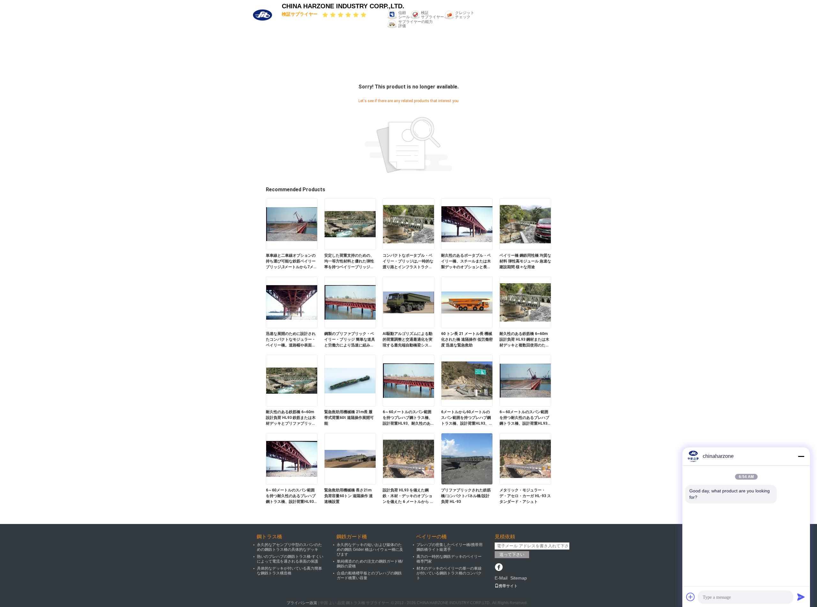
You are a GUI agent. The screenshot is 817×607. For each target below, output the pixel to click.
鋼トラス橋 (269, 536)
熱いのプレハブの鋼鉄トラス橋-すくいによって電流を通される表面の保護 (290, 559)
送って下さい (511, 554)
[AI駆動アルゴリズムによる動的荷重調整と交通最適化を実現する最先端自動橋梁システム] (408, 302)
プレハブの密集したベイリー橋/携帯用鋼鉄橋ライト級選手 (449, 547)
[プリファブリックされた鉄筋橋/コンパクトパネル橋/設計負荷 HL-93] (466, 458)
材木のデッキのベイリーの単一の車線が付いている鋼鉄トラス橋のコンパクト (449, 573)
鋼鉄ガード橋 (351, 536)
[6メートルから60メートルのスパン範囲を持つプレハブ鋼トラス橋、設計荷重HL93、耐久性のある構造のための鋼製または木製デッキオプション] (466, 380)
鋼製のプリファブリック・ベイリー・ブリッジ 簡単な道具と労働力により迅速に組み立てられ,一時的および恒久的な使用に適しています (349, 339)
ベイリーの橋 (431, 536)
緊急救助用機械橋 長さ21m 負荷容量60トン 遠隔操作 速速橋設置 (348, 496)
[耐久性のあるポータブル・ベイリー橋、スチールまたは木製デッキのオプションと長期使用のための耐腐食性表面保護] (466, 224)
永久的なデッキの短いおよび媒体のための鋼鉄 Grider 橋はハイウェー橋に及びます (370, 550)
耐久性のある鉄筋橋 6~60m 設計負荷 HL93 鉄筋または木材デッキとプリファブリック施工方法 (291, 418)
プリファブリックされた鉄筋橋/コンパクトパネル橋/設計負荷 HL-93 (466, 496)
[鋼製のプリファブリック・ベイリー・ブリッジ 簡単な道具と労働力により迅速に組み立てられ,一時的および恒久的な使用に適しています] (350, 302)
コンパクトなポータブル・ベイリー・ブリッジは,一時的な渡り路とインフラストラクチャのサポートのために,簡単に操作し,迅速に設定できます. (408, 261)
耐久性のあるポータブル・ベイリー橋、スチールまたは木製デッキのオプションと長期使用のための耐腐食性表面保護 (466, 261)
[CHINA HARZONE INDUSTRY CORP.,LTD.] (262, 14)
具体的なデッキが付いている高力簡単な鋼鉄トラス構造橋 (289, 570)
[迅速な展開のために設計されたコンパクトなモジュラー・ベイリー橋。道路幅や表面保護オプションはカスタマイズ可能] (291, 302)
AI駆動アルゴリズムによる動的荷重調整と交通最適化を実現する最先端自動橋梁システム (407, 339)
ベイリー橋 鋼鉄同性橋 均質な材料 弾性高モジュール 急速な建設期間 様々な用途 (525, 261)
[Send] (801, 597)
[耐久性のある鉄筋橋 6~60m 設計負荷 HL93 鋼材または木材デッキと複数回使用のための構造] (525, 302)
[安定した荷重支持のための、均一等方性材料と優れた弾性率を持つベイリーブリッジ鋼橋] (350, 224)
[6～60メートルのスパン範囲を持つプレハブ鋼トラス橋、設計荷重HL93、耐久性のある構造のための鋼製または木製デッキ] (408, 380)
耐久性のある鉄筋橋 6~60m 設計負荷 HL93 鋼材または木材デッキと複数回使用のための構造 (524, 339)
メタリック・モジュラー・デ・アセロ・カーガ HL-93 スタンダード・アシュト (525, 496)
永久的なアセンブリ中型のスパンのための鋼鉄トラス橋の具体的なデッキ (289, 547)
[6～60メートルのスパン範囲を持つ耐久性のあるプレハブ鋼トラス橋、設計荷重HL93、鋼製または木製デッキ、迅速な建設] (525, 380)
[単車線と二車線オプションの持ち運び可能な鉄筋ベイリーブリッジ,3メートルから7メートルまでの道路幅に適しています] (291, 224)
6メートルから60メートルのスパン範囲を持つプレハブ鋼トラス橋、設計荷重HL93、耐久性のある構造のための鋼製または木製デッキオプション (467, 418)
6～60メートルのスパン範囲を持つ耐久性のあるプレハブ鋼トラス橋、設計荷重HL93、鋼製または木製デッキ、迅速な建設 (525, 418)
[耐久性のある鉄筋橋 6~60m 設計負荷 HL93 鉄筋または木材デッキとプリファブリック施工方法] (291, 380)
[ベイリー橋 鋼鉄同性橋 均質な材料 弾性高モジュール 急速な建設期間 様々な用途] (525, 224)
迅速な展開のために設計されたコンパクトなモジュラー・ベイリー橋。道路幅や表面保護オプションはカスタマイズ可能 (291, 339)
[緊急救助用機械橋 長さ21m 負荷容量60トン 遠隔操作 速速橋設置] (350, 458)
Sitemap (518, 577)
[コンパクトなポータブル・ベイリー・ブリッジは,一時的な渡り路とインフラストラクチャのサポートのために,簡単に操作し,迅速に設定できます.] (408, 224)
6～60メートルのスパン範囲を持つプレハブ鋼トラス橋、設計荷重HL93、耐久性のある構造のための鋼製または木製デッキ (408, 418)
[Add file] (690, 597)
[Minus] (801, 456)
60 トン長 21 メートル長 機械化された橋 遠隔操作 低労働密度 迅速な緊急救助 (467, 339)
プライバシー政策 (302, 603)
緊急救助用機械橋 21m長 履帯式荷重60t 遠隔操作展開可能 (349, 418)
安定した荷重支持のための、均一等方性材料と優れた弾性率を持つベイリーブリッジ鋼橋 (349, 261)
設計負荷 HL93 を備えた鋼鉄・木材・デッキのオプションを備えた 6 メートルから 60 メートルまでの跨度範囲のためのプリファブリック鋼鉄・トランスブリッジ (408, 496)
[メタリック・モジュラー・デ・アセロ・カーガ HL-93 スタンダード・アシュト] (525, 458)
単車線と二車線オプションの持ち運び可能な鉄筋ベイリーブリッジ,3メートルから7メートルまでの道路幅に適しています (291, 261)
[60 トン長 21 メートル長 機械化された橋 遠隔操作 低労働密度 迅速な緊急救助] (466, 302)
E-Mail (501, 577)
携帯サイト (508, 586)
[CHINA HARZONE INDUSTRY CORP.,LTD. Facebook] (499, 568)
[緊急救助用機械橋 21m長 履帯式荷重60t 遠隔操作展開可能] (350, 380)
